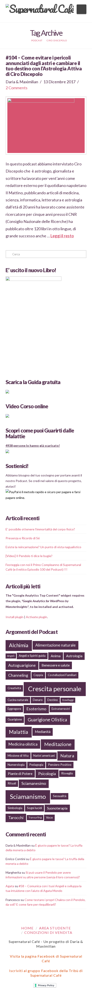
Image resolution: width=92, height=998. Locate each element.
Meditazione (57, 744)
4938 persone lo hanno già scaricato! (33, 445)
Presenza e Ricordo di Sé (23, 538)
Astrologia (74, 656)
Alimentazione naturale (55, 645)
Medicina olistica (23, 744)
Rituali (12, 783)
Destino (52, 700)
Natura (67, 755)
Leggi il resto (62, 235)
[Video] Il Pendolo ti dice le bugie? (29, 556)
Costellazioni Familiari (62, 675)
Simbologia (15, 808)
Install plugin (14, 617)
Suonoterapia (57, 808)
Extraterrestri (61, 708)
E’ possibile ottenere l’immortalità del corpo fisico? (40, 529)
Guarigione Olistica (47, 719)
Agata (10, 886)
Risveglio (67, 773)
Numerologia (16, 764)
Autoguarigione (22, 665)
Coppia (38, 675)
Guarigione (15, 719)
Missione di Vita (18, 755)
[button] (82, 9)
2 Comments (16, 87)
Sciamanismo (28, 796)
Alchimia (18, 645)
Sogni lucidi (34, 808)
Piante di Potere (20, 773)
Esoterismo (36, 708)
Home (27, 928)
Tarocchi (15, 817)
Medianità (42, 731)
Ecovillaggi (68, 699)
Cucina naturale (18, 700)
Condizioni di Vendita (48, 932)
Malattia (18, 732)
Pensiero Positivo (59, 764)
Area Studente (55, 928)
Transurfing (35, 817)
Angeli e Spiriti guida (32, 655)
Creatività (14, 688)
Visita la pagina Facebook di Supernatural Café (46, 958)
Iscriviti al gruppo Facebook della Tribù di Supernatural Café (46, 972)
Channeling (18, 675)
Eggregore (14, 708)
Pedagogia (36, 764)
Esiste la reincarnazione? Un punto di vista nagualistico (43, 547)
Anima (56, 656)
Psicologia (47, 773)
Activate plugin (36, 617)
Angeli (11, 655)
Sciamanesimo (33, 783)
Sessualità (59, 796)
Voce (49, 817)
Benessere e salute (56, 665)
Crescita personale (54, 688)
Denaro (38, 700)
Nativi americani (44, 755)
